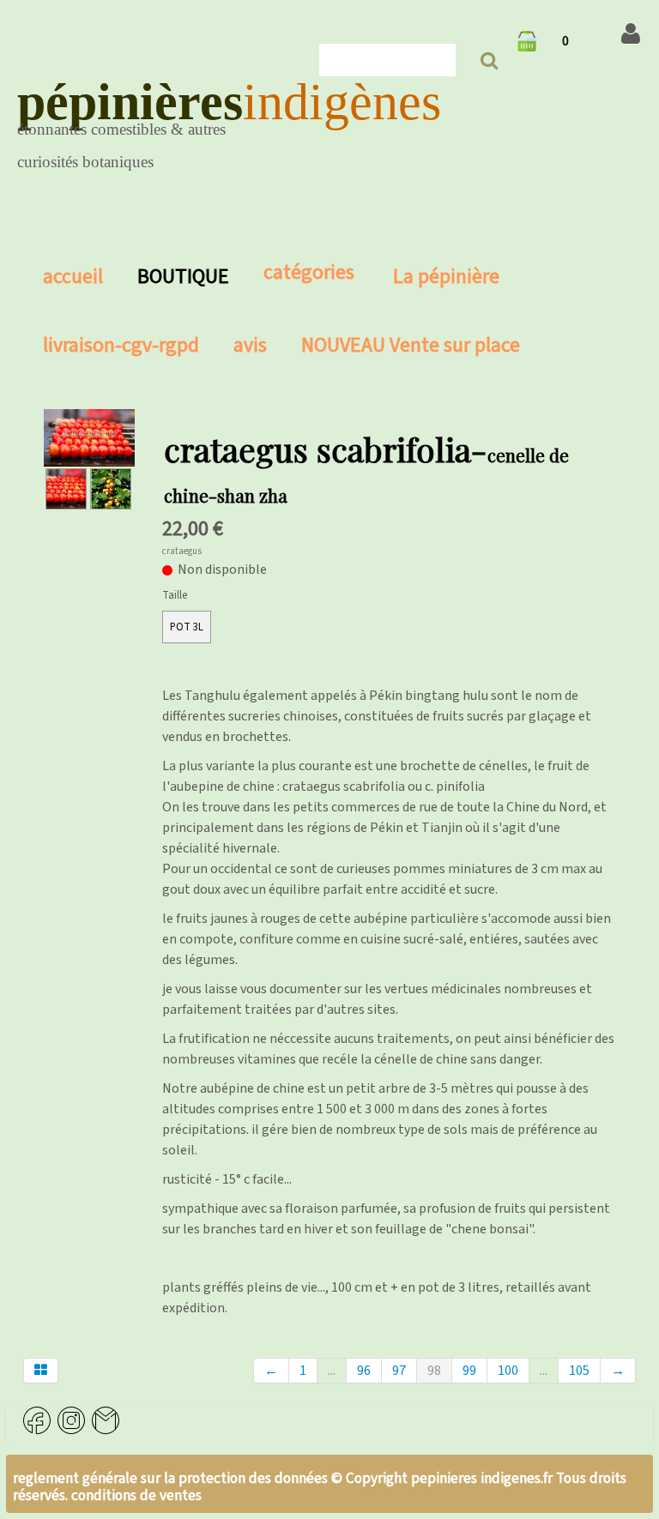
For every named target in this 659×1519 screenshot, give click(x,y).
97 (399, 1370)
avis (250, 345)
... (332, 1370)
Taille (174, 595)
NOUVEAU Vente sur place (410, 345)
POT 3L (186, 627)
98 (434, 1370)
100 (508, 1370)
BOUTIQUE (183, 277)
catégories (311, 272)
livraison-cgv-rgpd (121, 345)
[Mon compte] (630, 34)
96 (364, 1370)
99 (469, 1370)
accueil (73, 277)
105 (579, 1370)
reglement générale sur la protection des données (172, 1478)
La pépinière (446, 277)
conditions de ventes (136, 1495)
